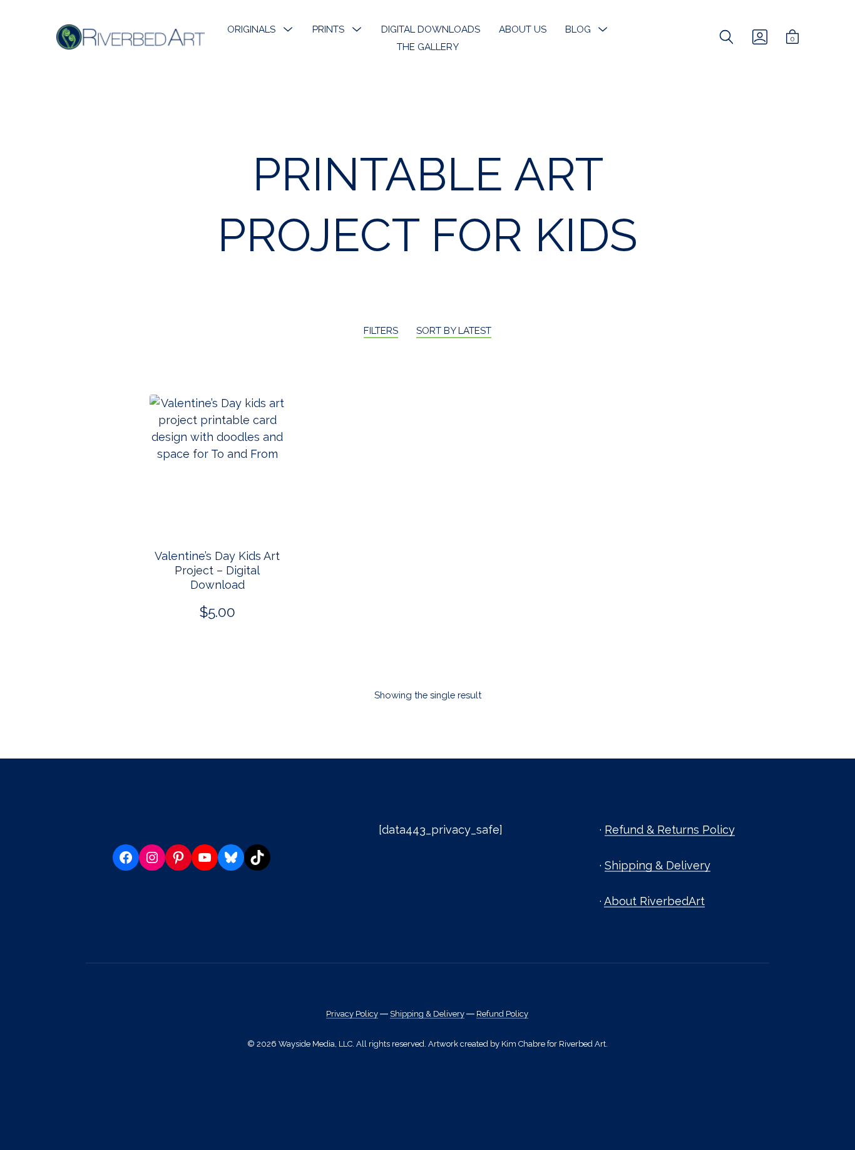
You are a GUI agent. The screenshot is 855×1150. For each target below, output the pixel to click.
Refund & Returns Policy (670, 829)
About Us (522, 29)
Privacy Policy (352, 1013)
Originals (251, 29)
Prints (328, 29)
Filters (381, 330)
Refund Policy (502, 1013)
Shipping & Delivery (657, 865)
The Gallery (428, 47)
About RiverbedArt (654, 901)
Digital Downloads (430, 29)
